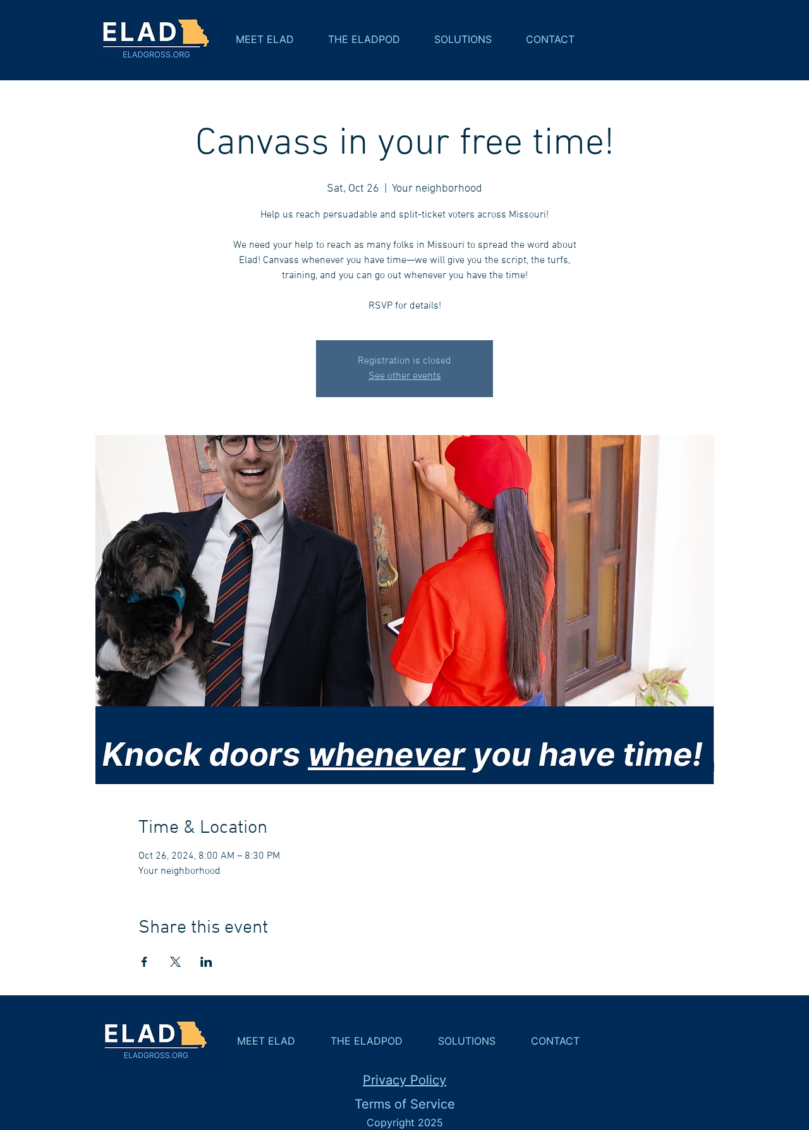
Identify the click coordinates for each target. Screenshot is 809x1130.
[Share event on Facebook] (144, 962)
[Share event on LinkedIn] (206, 962)
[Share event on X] (175, 962)
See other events (404, 376)
